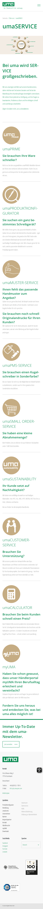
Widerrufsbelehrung (27, 811)
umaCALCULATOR (17, 607)
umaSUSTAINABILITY (19, 478)
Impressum (24, 803)
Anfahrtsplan (6, 793)
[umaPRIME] (11, 135)
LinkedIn (5, 852)
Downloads (6, 831)
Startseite (5, 18)
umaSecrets (6, 811)
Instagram (5, 846)
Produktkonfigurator (8, 805)
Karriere (5, 816)
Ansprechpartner (7, 819)
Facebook (5, 843)
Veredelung (6, 808)
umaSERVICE (19, 18)
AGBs (23, 808)
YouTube (5, 849)
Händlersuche (6, 825)
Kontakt (5, 822)
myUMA (9, 666)
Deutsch (25, 845)
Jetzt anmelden (8, 744)
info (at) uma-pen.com (16, 788)
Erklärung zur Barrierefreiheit (29, 814)
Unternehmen (6, 814)
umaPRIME (11, 148)
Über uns (11, 18)
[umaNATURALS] (11, 465)
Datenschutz (25, 806)
